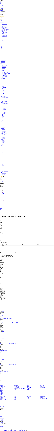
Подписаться (1, 409)
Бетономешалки (1, 398)
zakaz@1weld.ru (1, 10)
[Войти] (0, 187)
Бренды (1, 411)
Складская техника (29, 396)
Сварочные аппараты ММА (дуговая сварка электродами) (19, 388)
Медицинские (28, 388)
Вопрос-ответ (1, 419)
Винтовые (28, 386)
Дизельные (15, 398)
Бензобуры (1, 391)
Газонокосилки (1, 393)
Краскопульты (41, 397)
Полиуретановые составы (42, 387)
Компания (1, 412)
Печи (14, 403)
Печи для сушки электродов (16, 387)
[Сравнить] (0, 220)
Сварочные (15, 399)
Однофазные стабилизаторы (3, 406)
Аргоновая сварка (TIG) (16, 385)
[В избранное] (0, 316)
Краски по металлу (42, 386)
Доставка (2, 250)
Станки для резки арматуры (3, 399)
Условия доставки (2, 418)
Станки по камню (2, 403)
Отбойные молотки (2, 390)
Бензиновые (15, 397)
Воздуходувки (1, 392)
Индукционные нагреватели (16, 386)
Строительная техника (2, 396)
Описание (2, 248)
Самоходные (28, 398)
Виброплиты (1, 397)
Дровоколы (1, 394)
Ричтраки (28, 397)
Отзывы (2, 5)
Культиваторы (1, 385)
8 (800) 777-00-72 (1, 8)
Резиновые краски (42, 385)
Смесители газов (15, 389)
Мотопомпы (1, 387)
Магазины (1, 416)
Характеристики (3, 249)
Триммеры (1, 389)
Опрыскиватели (1, 388)
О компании (1, 413)
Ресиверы (28, 389)
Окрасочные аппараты (42, 396)
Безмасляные (28, 385)
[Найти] (1, 19)
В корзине (3, 311)
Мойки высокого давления (2, 386)
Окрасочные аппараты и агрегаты (43, 398)
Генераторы (15, 396)
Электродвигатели (29, 387)
